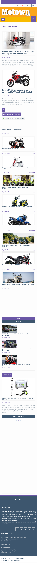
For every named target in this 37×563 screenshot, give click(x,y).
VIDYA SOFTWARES (14, 561)
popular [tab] (18, 321)
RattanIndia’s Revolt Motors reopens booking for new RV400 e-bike (18, 53)
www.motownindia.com (9, 520)
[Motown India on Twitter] (17, 5)
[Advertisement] (18, 304)
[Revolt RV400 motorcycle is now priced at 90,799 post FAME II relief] (18, 79)
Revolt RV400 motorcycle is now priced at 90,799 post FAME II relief (17, 91)
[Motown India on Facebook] (12, 5)
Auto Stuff (7, 375)
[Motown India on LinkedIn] (33, 5)
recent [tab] (18, 318)
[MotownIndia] (18, 12)
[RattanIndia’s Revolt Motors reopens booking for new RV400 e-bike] (18, 40)
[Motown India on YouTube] (22, 5)
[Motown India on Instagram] (27, 5)
